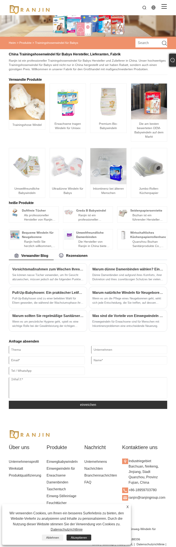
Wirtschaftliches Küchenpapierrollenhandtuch (151, 235)
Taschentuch (56, 489)
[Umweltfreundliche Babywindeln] (27, 166)
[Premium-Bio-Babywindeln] (108, 102)
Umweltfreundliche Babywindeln (26, 191)
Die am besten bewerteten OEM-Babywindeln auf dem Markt (149, 130)
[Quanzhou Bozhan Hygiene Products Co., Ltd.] (30, 7)
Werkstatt (16, 468)
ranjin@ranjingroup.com (147, 497)
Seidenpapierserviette (146, 210)
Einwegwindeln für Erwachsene (61, 472)
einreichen (88, 405)
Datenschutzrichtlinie (151, 544)
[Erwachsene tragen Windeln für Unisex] (68, 102)
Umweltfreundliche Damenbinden (90, 235)
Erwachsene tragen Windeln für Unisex (68, 126)
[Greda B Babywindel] (69, 212)
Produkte (25, 42)
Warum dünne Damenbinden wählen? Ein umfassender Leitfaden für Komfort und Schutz (128, 269)
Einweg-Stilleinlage (61, 496)
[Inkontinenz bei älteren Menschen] (108, 166)
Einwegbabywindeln (62, 461)
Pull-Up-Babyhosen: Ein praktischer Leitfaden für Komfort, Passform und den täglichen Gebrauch (48, 292)
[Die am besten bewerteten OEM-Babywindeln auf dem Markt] (149, 102)
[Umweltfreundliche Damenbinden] (69, 235)
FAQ (87, 482)
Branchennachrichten (100, 475)
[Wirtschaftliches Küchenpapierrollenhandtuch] (123, 235)
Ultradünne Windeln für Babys (67, 191)
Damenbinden (57, 482)
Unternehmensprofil (24, 461)
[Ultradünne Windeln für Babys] (68, 166)
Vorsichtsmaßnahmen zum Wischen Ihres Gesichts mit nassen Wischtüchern (48, 269)
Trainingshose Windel (27, 124)
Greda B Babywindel (91, 210)
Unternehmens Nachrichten (95, 465)
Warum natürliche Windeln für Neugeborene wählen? (128, 292)
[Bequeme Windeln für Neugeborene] (15, 235)
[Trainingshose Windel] (27, 102)
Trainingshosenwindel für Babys (56, 42)
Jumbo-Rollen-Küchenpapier (149, 191)
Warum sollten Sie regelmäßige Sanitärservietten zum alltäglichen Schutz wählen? (48, 316)
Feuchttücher (57, 503)
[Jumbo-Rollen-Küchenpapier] (149, 166)
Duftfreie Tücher (34, 210)
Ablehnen (52, 537)
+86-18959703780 (143, 490)
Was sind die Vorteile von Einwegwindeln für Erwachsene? (128, 316)
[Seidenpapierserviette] (123, 212)
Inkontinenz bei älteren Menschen (108, 191)
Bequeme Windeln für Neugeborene (37, 235)
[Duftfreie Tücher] (15, 212)
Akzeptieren (79, 537)
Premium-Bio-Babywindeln (108, 126)
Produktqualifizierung (25, 475)
